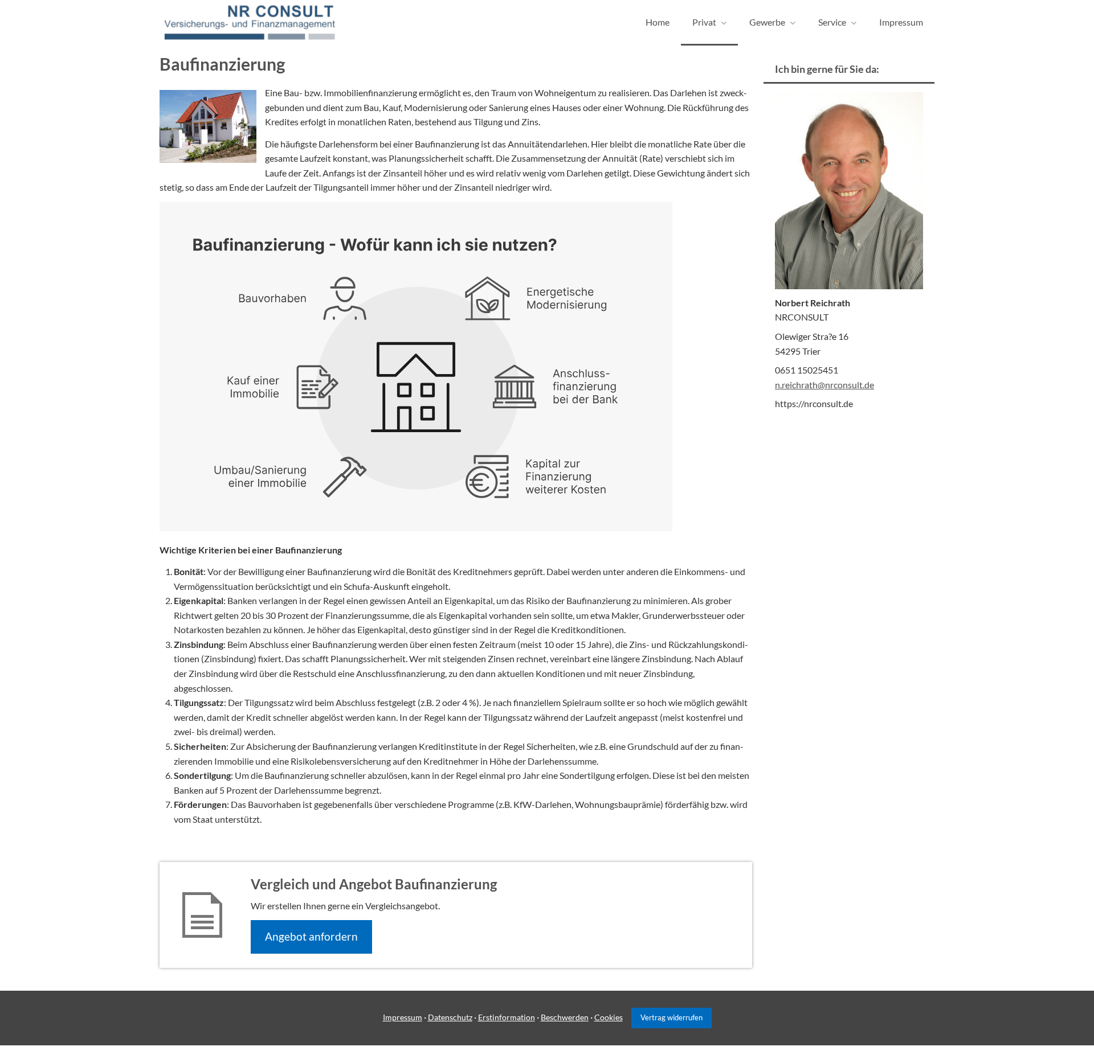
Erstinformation (506, 1017)
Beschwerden (565, 1017)
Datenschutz (450, 1017)
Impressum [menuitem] (901, 22)
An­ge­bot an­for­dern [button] (311, 936)
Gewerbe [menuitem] (767, 22)
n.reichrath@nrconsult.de (824, 384)
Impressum (402, 1017)
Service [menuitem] (832, 22)
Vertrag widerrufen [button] (671, 1017)
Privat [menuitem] (704, 22)
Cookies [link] (608, 1017)
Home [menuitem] (658, 22)
